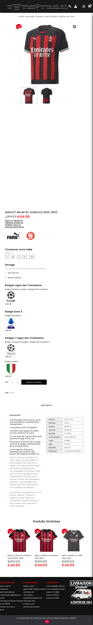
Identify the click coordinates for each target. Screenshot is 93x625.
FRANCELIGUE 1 (10, 7)
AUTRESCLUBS (49, 7)
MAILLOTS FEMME (52, 592)
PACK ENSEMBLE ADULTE (55, 586)
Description (46, 405)
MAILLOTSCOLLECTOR (64, 7)
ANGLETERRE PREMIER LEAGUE (17, 7)
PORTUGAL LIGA (29, 601)
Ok (47, 622)
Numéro (14, 278)
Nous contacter (17, 506)
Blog (2, 610)
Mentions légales (7, 592)
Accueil (21, 16)
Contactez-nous (7, 607)
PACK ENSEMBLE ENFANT (55, 589)
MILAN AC (40, 16)
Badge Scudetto (11, 361)
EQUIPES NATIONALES (31, 607)
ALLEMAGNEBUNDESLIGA (31, 7)
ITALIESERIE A (37, 7)
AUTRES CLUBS (28, 604)
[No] (90, 620)
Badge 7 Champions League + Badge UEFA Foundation (27, 342)
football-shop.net (21, 468)
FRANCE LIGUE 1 (29, 586)
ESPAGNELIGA (24, 7)
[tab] (46, 405)
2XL (32, 257)
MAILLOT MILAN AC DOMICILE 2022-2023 (22, 496)
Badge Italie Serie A (13, 316)
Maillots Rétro (52, 595)
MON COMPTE (5, 586)
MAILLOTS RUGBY (52, 598)
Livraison (4, 589)
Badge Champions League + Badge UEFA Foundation (26, 289)
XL (25, 257)
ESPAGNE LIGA (28, 592)
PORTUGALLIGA (42, 7)
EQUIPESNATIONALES (56, 7)
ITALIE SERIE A (30, 16)
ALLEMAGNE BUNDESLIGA (32, 598)
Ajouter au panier (34, 382)
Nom (13, 273)
